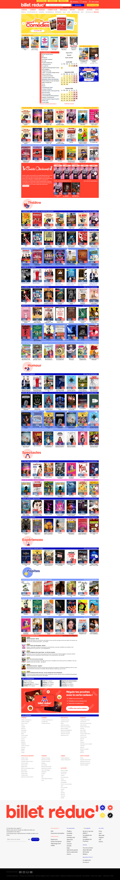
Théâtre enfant (24, 758)
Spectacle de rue (64, 735)
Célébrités (23, 744)
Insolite (62, 797)
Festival (43, 773)
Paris (23, 12)
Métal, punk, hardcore (46, 768)
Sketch (81, 740)
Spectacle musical (65, 725)
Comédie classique (45, 723)
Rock (42, 775)
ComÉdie (33, 10)
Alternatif (82, 745)
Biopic (22, 733)
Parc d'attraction (64, 777)
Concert (81, 10)
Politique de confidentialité (27, 876)
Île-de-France (32, 12)
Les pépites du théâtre (87, 836)
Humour (42, 10)
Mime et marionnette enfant (27, 768)
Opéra (62, 723)
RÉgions (96, 12)
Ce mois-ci (86, 862)
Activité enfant (24, 775)
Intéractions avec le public (86, 744)
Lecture (23, 738)
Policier (23, 750)
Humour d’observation (85, 733)
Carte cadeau (41, 1)
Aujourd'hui (69, 52)
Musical (23, 740)
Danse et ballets (64, 728)
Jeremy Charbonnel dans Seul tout (35, 672)
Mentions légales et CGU (42, 876)
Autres (69, 854)
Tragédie (23, 726)
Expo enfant (24, 770)
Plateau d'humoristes (85, 726)
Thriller (22, 752)
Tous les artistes (88, 848)
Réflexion (23, 742)
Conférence (63, 780)
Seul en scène (24, 723)
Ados (28, 659)
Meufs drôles (83, 732)
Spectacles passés (72, 850)
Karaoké (63, 792)
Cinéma (62, 775)
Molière (85, 854)
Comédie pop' (44, 721)
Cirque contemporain (65, 759)
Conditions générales (12, 876)
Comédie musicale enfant (27, 761)
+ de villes (88, 12)
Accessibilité (86, 876)
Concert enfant (24, 763)
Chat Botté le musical (32, 666)
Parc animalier (64, 787)
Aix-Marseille (50, 12)
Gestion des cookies (96, 876)
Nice (82, 12)
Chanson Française (45, 761)
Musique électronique (46, 766)
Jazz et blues (44, 765)
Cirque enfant (24, 773)
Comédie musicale (65, 720)
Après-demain (69, 57)
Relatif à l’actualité (84, 749)
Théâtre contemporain (26, 720)
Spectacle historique (65, 732)
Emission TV (63, 773)
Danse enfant (24, 765)
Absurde (82, 738)
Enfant (72, 10)
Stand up (82, 728)
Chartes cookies (54, 876)
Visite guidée (64, 782)
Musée (81, 758)
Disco (42, 780)
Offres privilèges (92, 5)
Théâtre (69, 831)
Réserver (58, 177)
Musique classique (45, 758)
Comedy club (83, 721)
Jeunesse (23, 747)
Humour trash (83, 737)
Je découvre (25, 186)
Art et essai (23, 737)
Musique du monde (45, 759)
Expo (97, 10)
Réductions (63, 1)
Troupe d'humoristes (85, 720)
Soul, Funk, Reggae (45, 770)
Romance (23, 728)
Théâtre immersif (25, 745)
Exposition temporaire (85, 763)
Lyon (68, 12)
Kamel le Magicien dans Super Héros (35, 652)
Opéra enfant (24, 771)
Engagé (23, 749)
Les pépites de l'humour (87, 840)
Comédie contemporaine (47, 720)
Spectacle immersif (65, 733)
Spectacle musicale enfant (27, 777)
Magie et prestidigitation (66, 730)
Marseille (101, 835)
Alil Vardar (86, 852)
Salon (62, 791)
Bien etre (63, 794)
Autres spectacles (72, 852)
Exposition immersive (85, 761)
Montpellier (75, 12)
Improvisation (83, 725)
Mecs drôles (83, 730)
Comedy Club (52, 10)
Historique (23, 732)
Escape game (64, 772)
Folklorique (43, 771)
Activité (89, 10)
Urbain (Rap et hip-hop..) (46, 778)
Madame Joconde (31, 638)
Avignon (41, 12)
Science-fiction (24, 735)
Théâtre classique (25, 721)
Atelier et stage (64, 770)
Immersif (63, 796)
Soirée (62, 779)
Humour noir (83, 735)
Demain (69, 55)
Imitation (82, 742)
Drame (22, 725)
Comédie (69, 833)
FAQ (52, 831)
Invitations (52, 1)
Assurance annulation (57, 833)
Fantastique (24, 730)
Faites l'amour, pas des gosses (34, 645)
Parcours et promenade (66, 784)
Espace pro (54, 839)
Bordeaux (58, 12)
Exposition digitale (84, 765)
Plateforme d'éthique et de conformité (70, 876)
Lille (64, 12)
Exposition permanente (85, 759)
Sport (62, 785)
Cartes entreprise (56, 841)
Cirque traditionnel (65, 758)
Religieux (43, 763)
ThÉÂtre (24, 10)
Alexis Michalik (87, 850)
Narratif (82, 747)
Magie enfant (24, 766)
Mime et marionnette (65, 726)
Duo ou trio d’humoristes (85, 723)
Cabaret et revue (64, 721)
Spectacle (63, 10)
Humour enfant (24, 759)
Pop (42, 777)
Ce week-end (87, 860)
